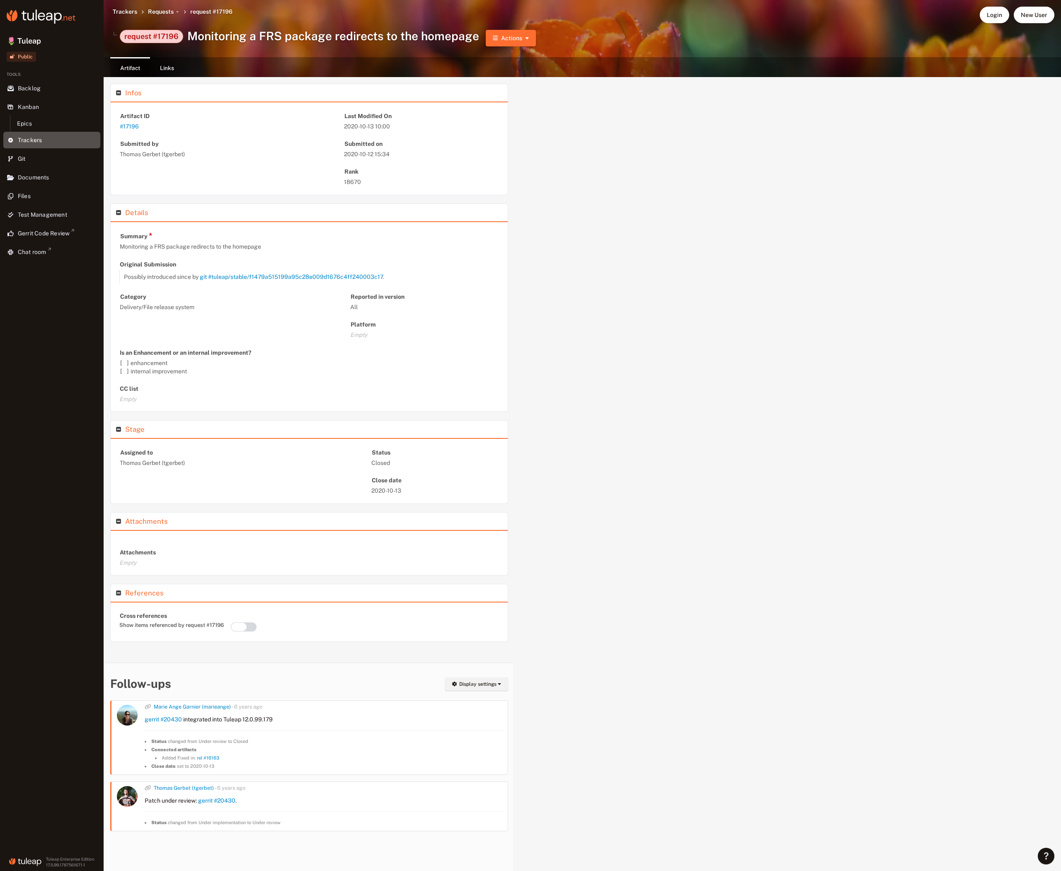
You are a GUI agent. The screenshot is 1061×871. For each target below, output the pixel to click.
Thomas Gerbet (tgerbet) (184, 788)
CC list (129, 388)
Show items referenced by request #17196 (171, 625)
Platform (363, 324)
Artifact (130, 68)
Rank (351, 171)
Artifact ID (135, 116)
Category (133, 296)
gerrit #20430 (163, 719)
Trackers (125, 11)
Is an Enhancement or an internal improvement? (185, 352)
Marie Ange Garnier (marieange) (192, 707)
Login (994, 15)
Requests (161, 11)
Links (167, 68)
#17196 (129, 126)
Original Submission (148, 264)
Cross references (143, 615)
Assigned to (136, 452)
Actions (511, 38)
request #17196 (211, 11)
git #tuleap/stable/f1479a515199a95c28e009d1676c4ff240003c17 (291, 276)
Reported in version (378, 296)
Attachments (138, 552)
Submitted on (363, 143)
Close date (387, 480)
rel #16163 (208, 758)
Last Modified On (368, 116)
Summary (136, 235)
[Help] (1046, 856)
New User (1034, 15)
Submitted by (139, 143)
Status (381, 452)
